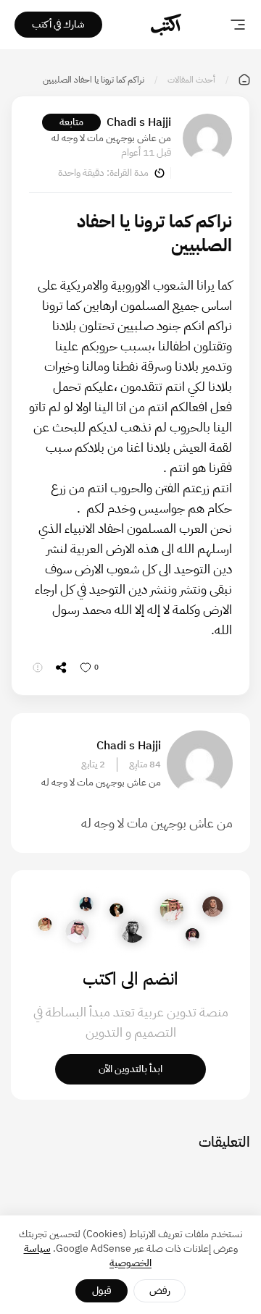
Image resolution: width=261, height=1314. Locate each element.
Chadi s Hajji (139, 122)
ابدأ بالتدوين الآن (130, 1069)
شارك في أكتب (58, 24)
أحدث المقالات (191, 79)
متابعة (71, 122)
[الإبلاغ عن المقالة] (37, 667)
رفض (159, 1290)
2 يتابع (93, 764)
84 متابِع (145, 764)
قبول (102, 1290)
